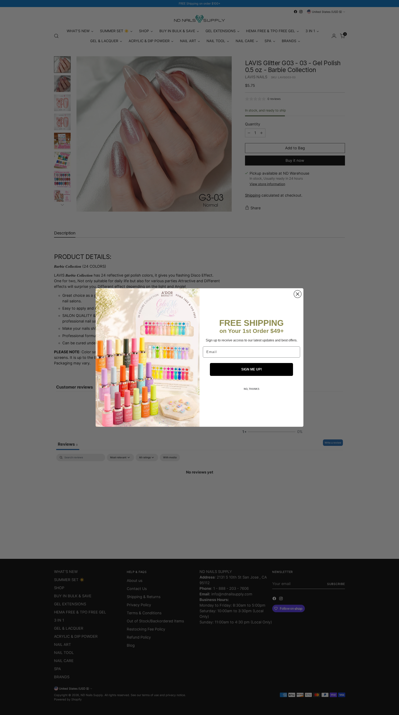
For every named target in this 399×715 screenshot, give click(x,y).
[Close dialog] (297, 294)
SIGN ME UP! (251, 369)
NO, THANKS (251, 389)
